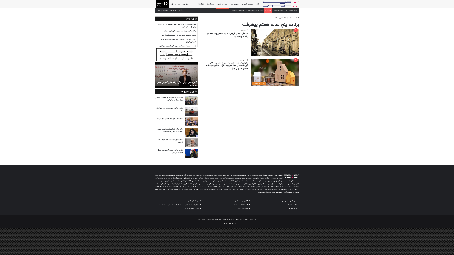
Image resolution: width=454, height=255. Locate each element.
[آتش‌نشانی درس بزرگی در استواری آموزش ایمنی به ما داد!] (176, 75)
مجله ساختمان (222, 4)
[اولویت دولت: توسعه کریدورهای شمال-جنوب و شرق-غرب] (191, 153)
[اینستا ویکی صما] (221, 222)
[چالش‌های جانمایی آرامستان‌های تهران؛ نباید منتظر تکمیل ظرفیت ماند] (191, 132)
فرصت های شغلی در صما (191, 201)
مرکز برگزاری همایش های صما (288, 201)
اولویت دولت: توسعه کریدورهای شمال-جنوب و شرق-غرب (170, 151)
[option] (176, 75)
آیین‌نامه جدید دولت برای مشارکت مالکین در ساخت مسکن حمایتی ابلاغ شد (226, 67)
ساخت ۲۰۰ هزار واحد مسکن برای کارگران (170, 118)
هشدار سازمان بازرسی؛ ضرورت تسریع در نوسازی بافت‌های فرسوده (227, 35)
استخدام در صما (163, 10)
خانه (257, 4)
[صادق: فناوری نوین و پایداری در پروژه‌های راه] (191, 111)
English (201, 4)
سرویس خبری (248, 4)
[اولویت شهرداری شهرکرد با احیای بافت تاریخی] (191, 142)
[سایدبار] (179, 4)
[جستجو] (172, 4)
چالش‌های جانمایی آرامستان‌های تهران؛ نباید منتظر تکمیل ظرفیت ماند (170, 130)
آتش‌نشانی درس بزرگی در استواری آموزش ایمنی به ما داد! (176, 84)
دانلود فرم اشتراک (242, 208)
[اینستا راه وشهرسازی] (218, 222)
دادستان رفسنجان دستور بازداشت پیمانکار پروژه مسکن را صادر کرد (169, 98)
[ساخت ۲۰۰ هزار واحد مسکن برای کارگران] (191, 121)
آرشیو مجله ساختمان (241, 201)
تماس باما (173, 10)
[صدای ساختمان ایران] (281, 4)
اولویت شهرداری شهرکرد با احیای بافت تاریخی (170, 140)
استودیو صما (235, 4)
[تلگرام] (229, 223)
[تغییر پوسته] (175, 4)
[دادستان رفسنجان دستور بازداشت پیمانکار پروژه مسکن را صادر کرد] (191, 100)
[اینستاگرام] (232, 223)
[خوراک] (224, 223)
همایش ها (210, 4)
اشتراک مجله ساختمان (241, 205)
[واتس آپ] (227, 223)
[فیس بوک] (235, 223)
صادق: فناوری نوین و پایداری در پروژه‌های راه (169, 109)
